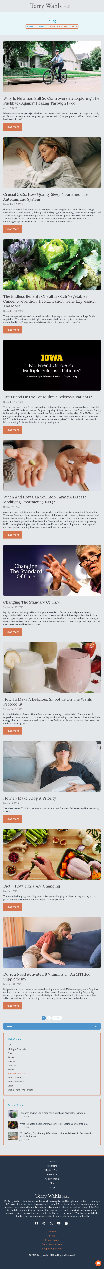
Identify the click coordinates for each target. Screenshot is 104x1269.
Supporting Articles (52, 1248)
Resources (52, 1174)
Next (58, 1017)
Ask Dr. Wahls (52, 1178)
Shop (52, 1187)
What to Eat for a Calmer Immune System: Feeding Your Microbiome (54, 1123)
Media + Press (52, 1170)
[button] (98, 1263)
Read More (12, 126)
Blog (42, 26)
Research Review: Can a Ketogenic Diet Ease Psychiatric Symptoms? (53, 1112)
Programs (52, 1165)
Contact (52, 1231)
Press (52, 1235)
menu (100, 6)
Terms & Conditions (52, 1244)
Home (30, 26)
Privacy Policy (52, 1240)
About (52, 1161)
